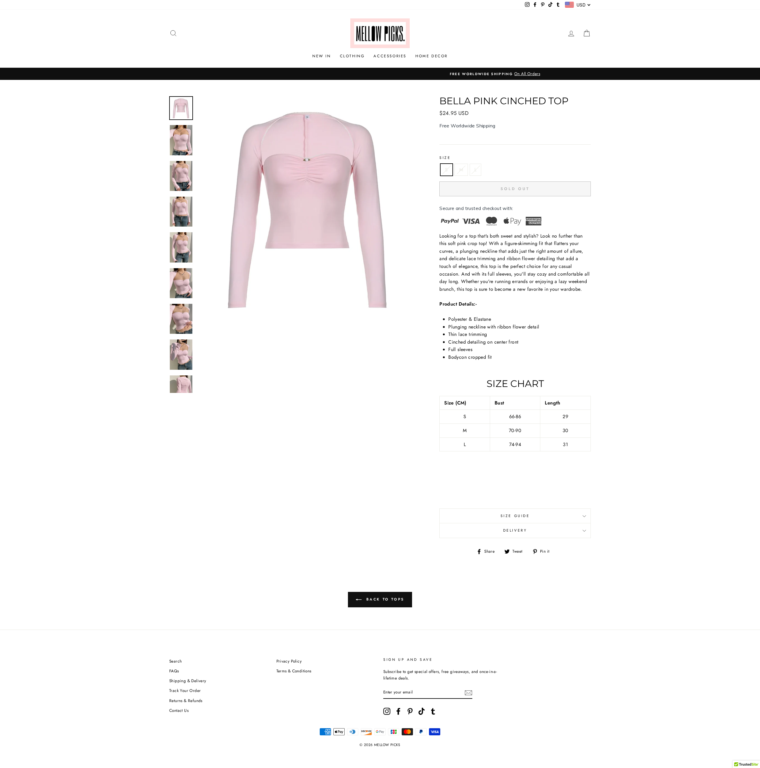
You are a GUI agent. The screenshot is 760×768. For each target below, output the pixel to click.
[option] (380, 74)
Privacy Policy (289, 661)
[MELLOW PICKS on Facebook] (398, 711)
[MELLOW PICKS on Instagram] (386, 711)
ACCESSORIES (389, 56)
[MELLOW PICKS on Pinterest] (410, 711)
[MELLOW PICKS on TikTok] (421, 711)
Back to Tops (384, 599)
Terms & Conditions (293, 671)
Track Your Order (185, 690)
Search (175, 661)
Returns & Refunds (185, 701)
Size (445, 157)
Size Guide (515, 516)
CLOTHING (352, 56)
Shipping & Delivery (187, 681)
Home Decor (431, 56)
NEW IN (321, 56)
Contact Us (179, 710)
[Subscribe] (468, 692)
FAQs (174, 671)
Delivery (515, 530)
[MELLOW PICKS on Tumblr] (433, 711)
